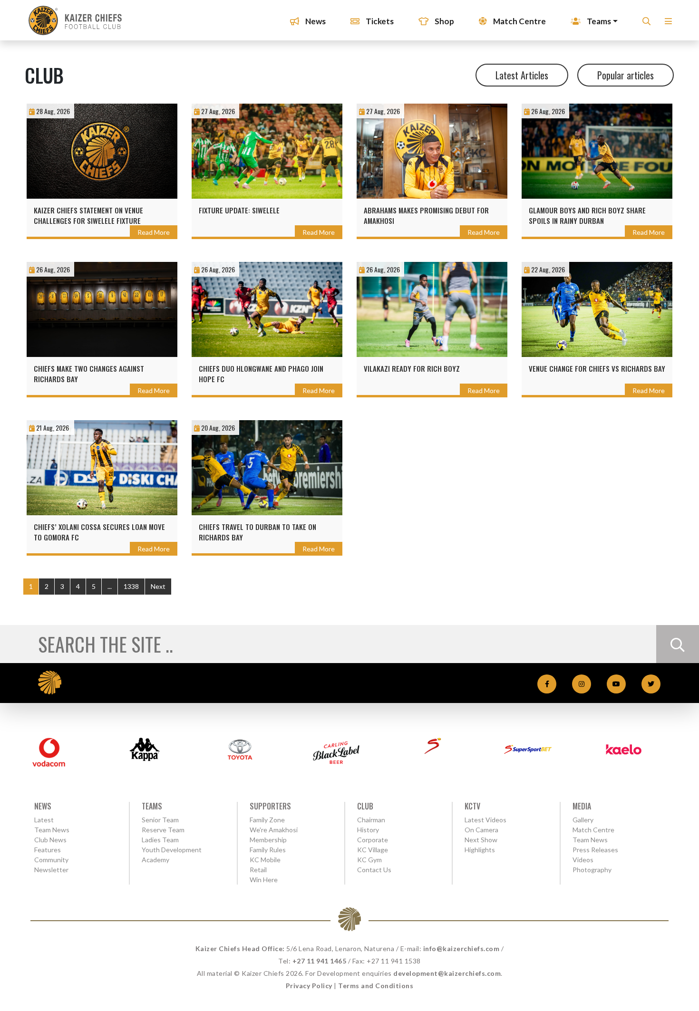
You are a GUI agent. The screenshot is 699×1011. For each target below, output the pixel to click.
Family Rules (268, 850)
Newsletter (51, 870)
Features (47, 850)
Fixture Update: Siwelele (239, 210)
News (315, 21)
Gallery (583, 820)
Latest (44, 820)
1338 (131, 586)
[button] (668, 24)
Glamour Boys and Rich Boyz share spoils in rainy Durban (587, 215)
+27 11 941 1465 (319, 961)
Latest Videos (485, 820)
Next (158, 586)
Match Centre (519, 21)
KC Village (372, 850)
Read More (153, 232)
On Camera (481, 830)
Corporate (372, 840)
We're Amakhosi (274, 830)
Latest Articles (521, 75)
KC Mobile (265, 860)
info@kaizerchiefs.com (461, 948)
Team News (51, 830)
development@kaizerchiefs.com (447, 973)
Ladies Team (160, 840)
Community (51, 860)
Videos (583, 860)
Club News (50, 840)
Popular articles (625, 75)
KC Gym (369, 860)
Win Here (264, 880)
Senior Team (160, 820)
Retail (258, 870)
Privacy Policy (309, 986)
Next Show (481, 840)
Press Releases (595, 850)
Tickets (379, 21)
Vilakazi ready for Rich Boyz (412, 368)
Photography (592, 870)
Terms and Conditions (375, 986)
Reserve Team (163, 830)
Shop (443, 21)
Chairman (371, 820)
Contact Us (374, 870)
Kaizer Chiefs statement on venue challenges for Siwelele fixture (88, 215)
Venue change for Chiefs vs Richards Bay (597, 368)
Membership (268, 840)
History (368, 830)
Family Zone (267, 820)
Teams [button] (598, 21)
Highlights (480, 850)
